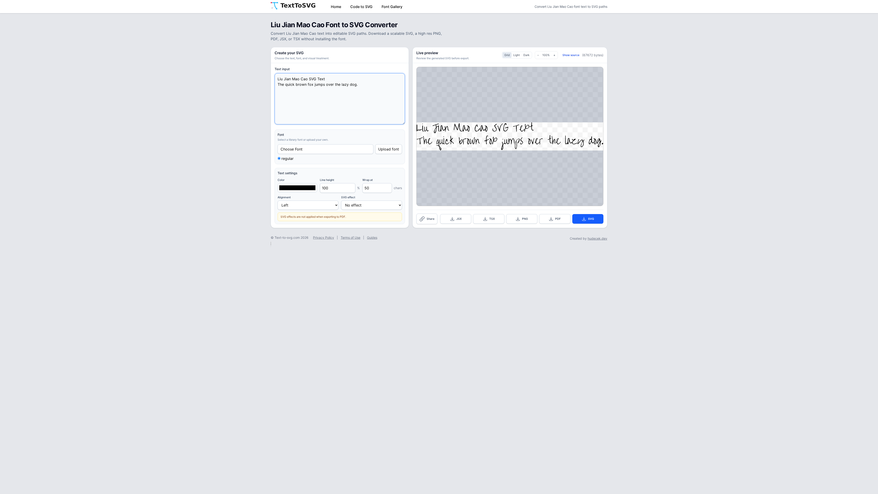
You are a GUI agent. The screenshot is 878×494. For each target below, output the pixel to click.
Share (430, 218)
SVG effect (348, 197)
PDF (558, 218)
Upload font (388, 149)
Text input (282, 69)
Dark (526, 55)
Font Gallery (392, 6)
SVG (591, 218)
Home (336, 6)
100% (546, 55)
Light (516, 55)
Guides (372, 237)
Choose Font (291, 149)
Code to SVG (361, 6)
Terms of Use (350, 237)
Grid (507, 55)
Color (281, 180)
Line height (327, 180)
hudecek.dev (597, 238)
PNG (525, 218)
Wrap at (367, 180)
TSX (492, 218)
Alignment (284, 197)
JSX (459, 218)
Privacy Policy (323, 237)
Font (281, 135)
